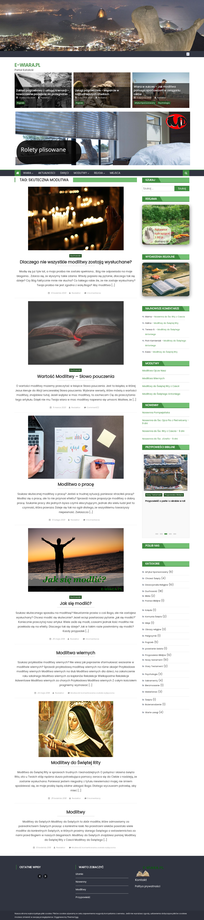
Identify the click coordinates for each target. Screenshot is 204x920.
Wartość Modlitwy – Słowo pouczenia (75, 376)
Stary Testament (154, 666)
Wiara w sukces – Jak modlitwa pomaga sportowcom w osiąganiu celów (157, 90)
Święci (64, 173)
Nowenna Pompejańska (156, 412)
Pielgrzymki (151, 635)
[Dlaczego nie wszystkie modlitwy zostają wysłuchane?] (76, 218)
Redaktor (45, 97)
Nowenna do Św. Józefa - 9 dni (160, 439)
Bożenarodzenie (153, 704)
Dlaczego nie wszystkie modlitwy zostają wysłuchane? (76, 262)
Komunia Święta (153, 616)
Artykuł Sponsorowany (145, 103)
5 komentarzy (94, 798)
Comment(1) (93, 407)
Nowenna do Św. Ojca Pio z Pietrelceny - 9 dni (165, 422)
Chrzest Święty (153, 578)
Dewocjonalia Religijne (156, 584)
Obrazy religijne (153, 629)
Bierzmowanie (152, 685)
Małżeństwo (151, 691)
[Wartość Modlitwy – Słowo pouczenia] (76, 333)
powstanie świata (154, 648)
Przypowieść (83, 897)
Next (45, 876)
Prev (39, 876)
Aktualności (46, 173)
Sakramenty (151, 680)
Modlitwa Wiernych (153, 378)
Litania (79, 874)
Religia (98, 173)
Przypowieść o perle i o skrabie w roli (165, 500)
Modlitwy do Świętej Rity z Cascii (160, 386)
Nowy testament (153, 495)
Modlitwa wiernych (75, 653)
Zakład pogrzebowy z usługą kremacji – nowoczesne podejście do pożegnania (42, 92)
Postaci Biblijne (152, 600)
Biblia (147, 596)
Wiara (27, 173)
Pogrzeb (20, 103)
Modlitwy (80, 173)
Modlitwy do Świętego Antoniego (161, 394)
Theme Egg (72, 917)
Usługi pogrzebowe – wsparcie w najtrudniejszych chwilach (97, 92)
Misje (147, 623)
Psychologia (164, 103)
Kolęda (148, 610)
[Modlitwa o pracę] (76, 447)
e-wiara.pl (27, 65)
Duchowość (75, 255)
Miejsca (115, 173)
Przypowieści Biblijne (174, 495)
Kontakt (141, 880)
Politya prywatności (147, 886)
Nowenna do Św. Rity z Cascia (169, 316)
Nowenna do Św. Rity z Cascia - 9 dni (163, 431)
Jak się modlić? (76, 603)
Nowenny (81, 881)
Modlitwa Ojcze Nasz (154, 370)
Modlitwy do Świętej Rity (76, 763)
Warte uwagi (151, 712)
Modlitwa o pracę (76, 484)
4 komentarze (94, 293)
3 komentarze (92, 639)
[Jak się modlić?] (76, 560)
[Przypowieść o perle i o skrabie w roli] (165, 473)
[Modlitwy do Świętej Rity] (76, 729)
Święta (148, 699)
